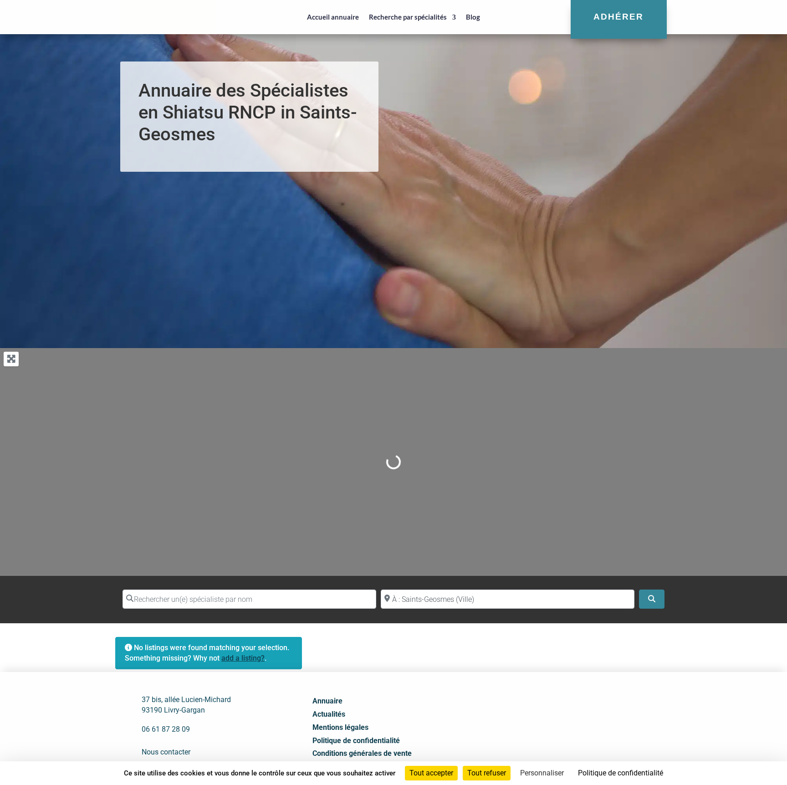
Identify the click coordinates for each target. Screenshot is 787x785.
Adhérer (618, 16)
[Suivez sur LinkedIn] (574, 716)
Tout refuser (486, 773)
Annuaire (327, 701)
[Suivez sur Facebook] (554, 716)
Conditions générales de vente (362, 753)
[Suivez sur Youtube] (594, 716)
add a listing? (243, 658)
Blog (473, 17)
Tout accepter (431, 773)
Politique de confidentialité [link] (620, 773)
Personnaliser (542, 773)
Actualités (328, 714)
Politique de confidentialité (356, 740)
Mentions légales (340, 727)
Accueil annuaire (333, 17)
